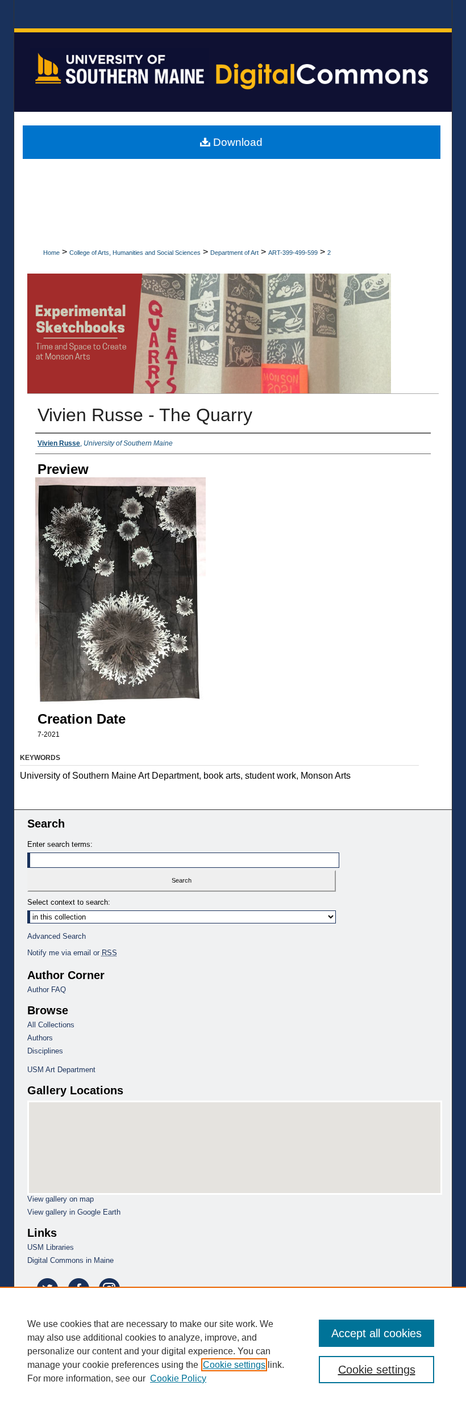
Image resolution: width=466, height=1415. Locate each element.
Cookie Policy (178, 1378)
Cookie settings (234, 1365)
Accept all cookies (376, 1333)
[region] (233, 1351)
